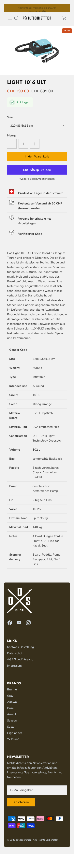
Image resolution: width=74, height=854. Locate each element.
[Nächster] (65, 8)
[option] (37, 50)
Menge (11, 135)
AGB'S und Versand (20, 659)
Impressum (14, 666)
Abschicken (21, 802)
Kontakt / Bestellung (20, 647)
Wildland (13, 739)
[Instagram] (28, 622)
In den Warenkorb (37, 156)
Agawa (12, 702)
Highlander (14, 733)
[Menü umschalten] (10, 18)
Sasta (10, 727)
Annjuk (12, 714)
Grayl (10, 696)
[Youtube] (19, 622)
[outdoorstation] (37, 18)
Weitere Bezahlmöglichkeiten (37, 179)
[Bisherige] (9, 8)
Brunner (12, 689)
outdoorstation (24, 839)
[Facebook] (9, 622)
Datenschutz (15, 653)
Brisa (10, 708)
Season (12, 720)
